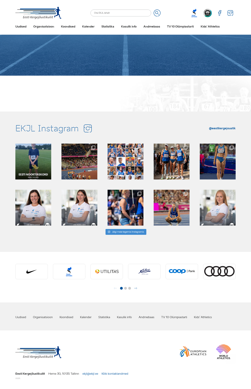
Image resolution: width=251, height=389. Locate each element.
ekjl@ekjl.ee (90, 373)
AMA (17, 378)
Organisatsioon (43, 26)
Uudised (20, 26)
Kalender (88, 26)
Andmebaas (151, 26)
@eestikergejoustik (222, 128)
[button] (121, 288)
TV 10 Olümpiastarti (180, 26)
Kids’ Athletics (210, 26)
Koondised (68, 26)
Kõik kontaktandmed (115, 373)
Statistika (107, 26)
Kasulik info (129, 26)
